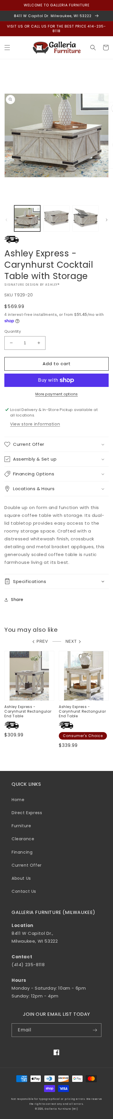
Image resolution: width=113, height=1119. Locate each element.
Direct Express (27, 813)
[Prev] (6, 219)
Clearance (23, 839)
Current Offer (27, 865)
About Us (21, 878)
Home (18, 800)
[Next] (106, 219)
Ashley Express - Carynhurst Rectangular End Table (27, 711)
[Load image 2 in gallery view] (56, 218)
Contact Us (24, 891)
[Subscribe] (94, 1030)
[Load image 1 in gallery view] (27, 218)
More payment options (56, 394)
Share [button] (17, 599)
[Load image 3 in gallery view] (85, 218)
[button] (7, 47)
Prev (42, 641)
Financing (22, 852)
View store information (35, 424)
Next (71, 641)
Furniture (21, 826)
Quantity (12, 331)
